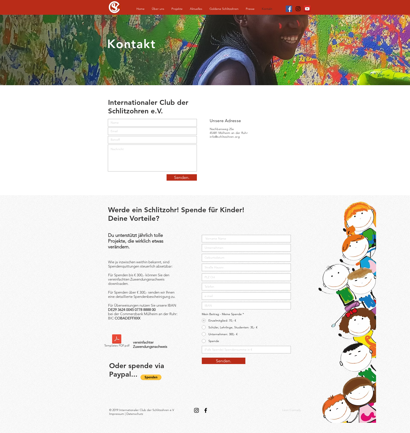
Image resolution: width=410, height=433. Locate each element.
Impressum (116, 414)
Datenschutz (134, 414)
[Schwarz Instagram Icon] (298, 9)
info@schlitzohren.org (225, 137)
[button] (151, 377)
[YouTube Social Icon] (307, 9)
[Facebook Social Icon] (289, 9)
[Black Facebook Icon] (205, 410)
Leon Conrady (291, 410)
